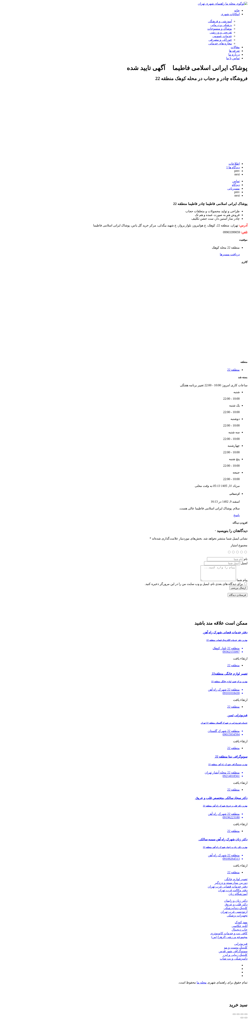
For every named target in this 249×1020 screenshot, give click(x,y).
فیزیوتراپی (240, 943)
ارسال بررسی (238, 587)
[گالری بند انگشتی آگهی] (189, 354)
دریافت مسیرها (230, 254)
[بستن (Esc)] (245, 1014)
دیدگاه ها (233, 167)
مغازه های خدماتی (220, 43)
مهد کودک (241, 922)
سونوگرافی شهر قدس (233, 951)
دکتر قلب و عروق (236, 904)
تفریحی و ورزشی (221, 32)
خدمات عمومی (222, 36)
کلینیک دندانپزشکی (235, 908)
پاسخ (236, 515)
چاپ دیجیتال (239, 929)
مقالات (235, 47)
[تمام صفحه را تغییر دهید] (238, 1014)
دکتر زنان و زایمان (235, 900)
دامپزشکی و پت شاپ (233, 958)
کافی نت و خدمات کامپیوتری (228, 933)
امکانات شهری (230, 14)
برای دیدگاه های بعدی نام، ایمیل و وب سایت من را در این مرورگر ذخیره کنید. (194, 584)
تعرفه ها (234, 50)
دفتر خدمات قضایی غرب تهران (227, 886)
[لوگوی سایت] (222, 3)
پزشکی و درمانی (221, 25)
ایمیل (244, 563)
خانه (237, 10)
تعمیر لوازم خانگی (235, 879)
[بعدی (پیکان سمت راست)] (242, 1017)
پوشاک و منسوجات (219, 28)
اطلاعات (234, 163)
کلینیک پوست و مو (235, 947)
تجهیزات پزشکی (237, 915)
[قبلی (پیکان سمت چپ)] (245, 1017)
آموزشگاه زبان (238, 894)
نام (245, 559)
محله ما (202, 982)
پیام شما (242, 580)
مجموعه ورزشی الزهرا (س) (229, 937)
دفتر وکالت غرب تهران (232, 890)
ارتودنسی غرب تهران (234, 911)
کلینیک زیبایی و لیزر (235, 954)
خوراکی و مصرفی (220, 39)
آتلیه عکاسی (239, 926)
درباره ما (234, 54)
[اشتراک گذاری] (242, 1014)
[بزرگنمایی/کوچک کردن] (234, 1014)
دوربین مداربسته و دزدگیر (231, 882)
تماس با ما (233, 58)
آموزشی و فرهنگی (220, 21)
